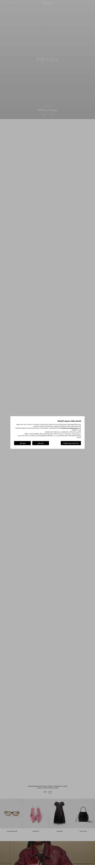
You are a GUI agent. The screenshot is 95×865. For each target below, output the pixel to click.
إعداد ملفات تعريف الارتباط (70, 443)
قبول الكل (22, 443)
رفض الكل (41, 443)
